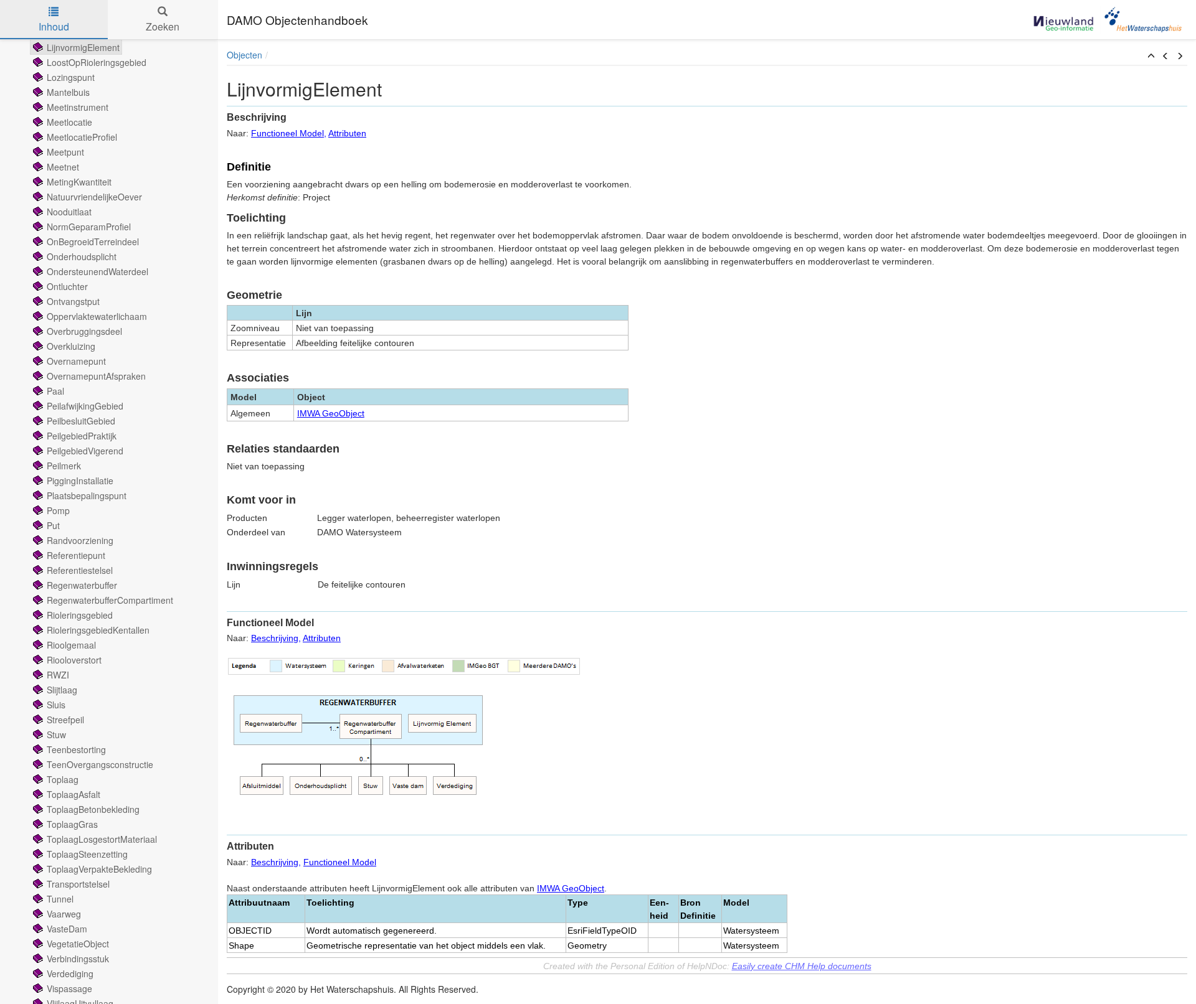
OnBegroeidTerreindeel (93, 241)
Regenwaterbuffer (82, 585)
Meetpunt (65, 152)
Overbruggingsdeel (84, 331)
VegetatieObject (78, 943)
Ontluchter (67, 286)
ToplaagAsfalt (73, 794)
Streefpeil (65, 719)
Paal (55, 391)
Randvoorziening (80, 540)
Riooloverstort (74, 660)
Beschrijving (274, 638)
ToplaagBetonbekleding (93, 809)
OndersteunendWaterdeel (97, 271)
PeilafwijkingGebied (85, 406)
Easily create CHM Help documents (801, 966)
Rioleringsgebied (80, 615)
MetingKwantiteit (79, 182)
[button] (1151, 56)
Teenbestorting (76, 749)
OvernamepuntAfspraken (96, 376)
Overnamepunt (76, 361)
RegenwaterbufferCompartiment (110, 600)
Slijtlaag (62, 689)
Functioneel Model (287, 133)
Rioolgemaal (71, 645)
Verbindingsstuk (78, 958)
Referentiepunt (76, 555)
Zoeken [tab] (162, 26)
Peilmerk (64, 465)
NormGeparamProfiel (89, 226)
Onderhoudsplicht (81, 256)
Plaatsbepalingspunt (86, 495)
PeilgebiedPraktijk (81, 435)
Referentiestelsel (80, 570)
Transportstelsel (78, 884)
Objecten (244, 55)
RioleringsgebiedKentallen (98, 630)
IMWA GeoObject (330, 413)
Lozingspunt (71, 77)
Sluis (56, 704)
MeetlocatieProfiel (82, 137)
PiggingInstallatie (80, 480)
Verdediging (70, 973)
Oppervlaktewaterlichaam (97, 316)
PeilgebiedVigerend (85, 450)
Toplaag (62, 779)
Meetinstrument (77, 107)
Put (53, 525)
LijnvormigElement (83, 47)
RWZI (58, 675)
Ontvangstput (73, 301)
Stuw (56, 734)
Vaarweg (64, 914)
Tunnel (60, 899)
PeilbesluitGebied (81, 421)
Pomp (58, 510)
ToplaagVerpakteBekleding (99, 869)
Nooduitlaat (69, 211)
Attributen (347, 133)
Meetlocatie (69, 122)
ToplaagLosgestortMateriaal (102, 839)
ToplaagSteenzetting (87, 854)
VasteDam (67, 928)
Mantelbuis (68, 92)
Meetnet (63, 167)
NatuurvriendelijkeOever (94, 196)
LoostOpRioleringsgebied (96, 62)
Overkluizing (71, 346)
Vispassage (69, 988)
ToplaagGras (72, 824)
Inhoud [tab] (54, 26)
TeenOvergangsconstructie (100, 764)
